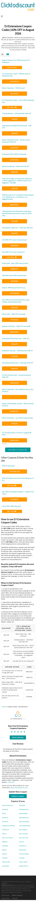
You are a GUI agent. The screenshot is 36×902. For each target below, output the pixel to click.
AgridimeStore (24, 817)
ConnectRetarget (24, 826)
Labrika (4, 854)
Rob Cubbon (23, 830)
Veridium (5, 809)
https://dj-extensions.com (19, 788)
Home (4, 707)
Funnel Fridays (24, 854)
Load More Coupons (16, 450)
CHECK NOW (12, 67)
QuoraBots (5, 866)
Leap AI (21, 842)
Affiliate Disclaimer (17, 895)
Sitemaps (15, 898)
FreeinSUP (5, 830)
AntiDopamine (24, 809)
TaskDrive (5, 817)
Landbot (21, 858)
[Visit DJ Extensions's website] (18, 715)
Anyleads (5, 846)
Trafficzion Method (8, 826)
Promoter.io (23, 846)
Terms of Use (5, 895)
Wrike (4, 813)
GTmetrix (5, 822)
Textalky (4, 858)
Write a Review (18, 737)
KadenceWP (6, 862)
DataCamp (22, 850)
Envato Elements (7, 805)
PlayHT (4, 834)
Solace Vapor (23, 862)
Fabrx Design (23, 834)
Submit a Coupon (18, 796)
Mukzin (4, 850)
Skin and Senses (7, 838)
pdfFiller (5, 842)
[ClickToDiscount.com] (18, 6)
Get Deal (11, 107)
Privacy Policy (6, 898)
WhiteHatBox (23, 813)
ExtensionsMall (24, 822)
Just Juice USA (23, 838)
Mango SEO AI (23, 866)
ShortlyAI (22, 805)
